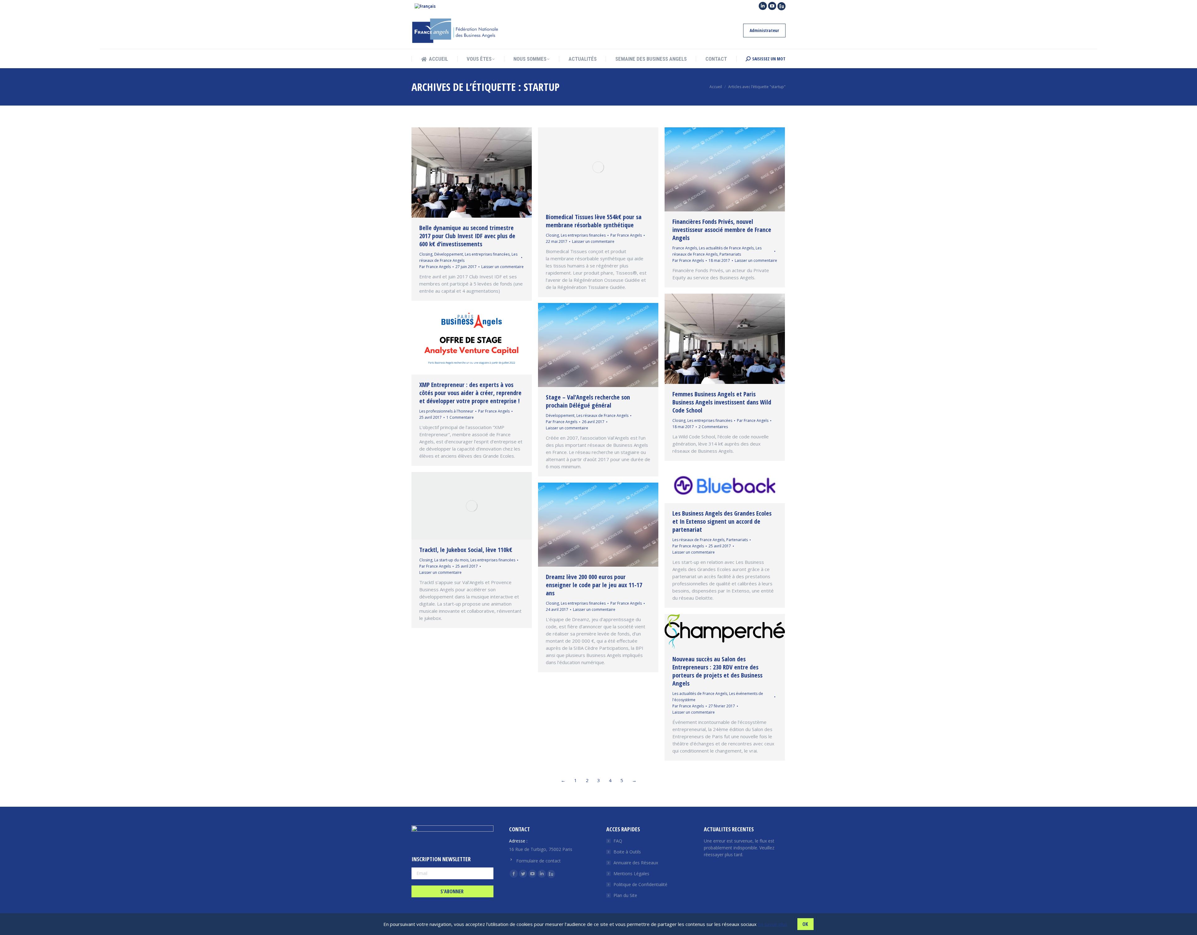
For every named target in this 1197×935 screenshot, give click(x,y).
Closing (425, 254)
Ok (805, 924)
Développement (448, 254)
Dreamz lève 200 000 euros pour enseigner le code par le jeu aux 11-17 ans (594, 585)
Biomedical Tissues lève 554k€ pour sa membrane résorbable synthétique (594, 221)
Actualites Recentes (729, 829)
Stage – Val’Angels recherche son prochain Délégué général (588, 401)
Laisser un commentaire (502, 266)
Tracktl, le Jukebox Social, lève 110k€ (465, 549)
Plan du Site (625, 895)
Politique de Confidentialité (640, 884)
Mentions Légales (631, 873)
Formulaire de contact (538, 861)
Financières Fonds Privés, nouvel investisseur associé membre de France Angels (721, 229)
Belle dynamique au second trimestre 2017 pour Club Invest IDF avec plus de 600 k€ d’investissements (467, 236)
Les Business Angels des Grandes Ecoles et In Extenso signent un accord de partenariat (722, 521)
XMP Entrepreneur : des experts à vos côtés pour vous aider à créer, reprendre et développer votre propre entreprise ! (470, 392)
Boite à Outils (627, 852)
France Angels (684, 248)
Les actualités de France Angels (726, 248)
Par (435, 266)
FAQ (617, 841)
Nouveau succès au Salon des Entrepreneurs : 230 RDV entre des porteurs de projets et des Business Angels (717, 671)
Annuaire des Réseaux (635, 863)
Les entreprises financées (487, 254)
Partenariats (730, 254)
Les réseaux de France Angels (602, 415)
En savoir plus (772, 924)
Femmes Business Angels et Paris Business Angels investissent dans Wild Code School (721, 402)
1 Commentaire (460, 417)
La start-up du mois (451, 560)
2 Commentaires (713, 426)
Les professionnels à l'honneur (446, 411)
